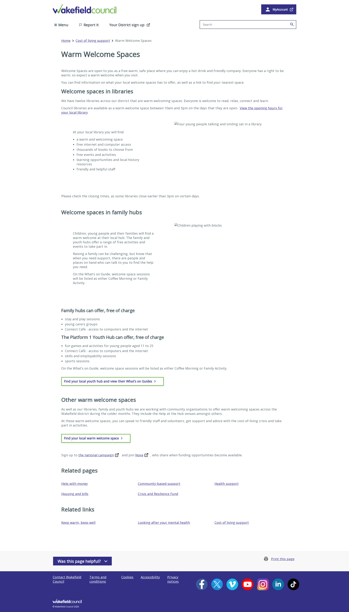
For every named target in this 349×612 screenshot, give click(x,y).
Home (66, 40)
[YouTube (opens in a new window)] (247, 584)
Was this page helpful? (79, 561)
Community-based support (159, 483)
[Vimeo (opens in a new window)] (232, 584)
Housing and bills (74, 494)
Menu (63, 24)
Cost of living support (93, 40)
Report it (91, 24)
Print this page (282, 559)
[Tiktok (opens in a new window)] (293, 584)
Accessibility (150, 577)
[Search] (292, 25)
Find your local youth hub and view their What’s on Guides (108, 381)
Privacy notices (173, 579)
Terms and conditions (97, 579)
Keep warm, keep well (78, 522)
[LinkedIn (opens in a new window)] (278, 584)
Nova (139, 455)
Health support (226, 483)
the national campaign (96, 455)
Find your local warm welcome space (92, 438)
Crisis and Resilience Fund (158, 494)
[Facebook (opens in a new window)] (202, 584)
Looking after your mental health (164, 522)
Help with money (74, 483)
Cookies (127, 577)
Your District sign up (127, 24)
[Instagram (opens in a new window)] (263, 584)
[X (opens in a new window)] (217, 584)
